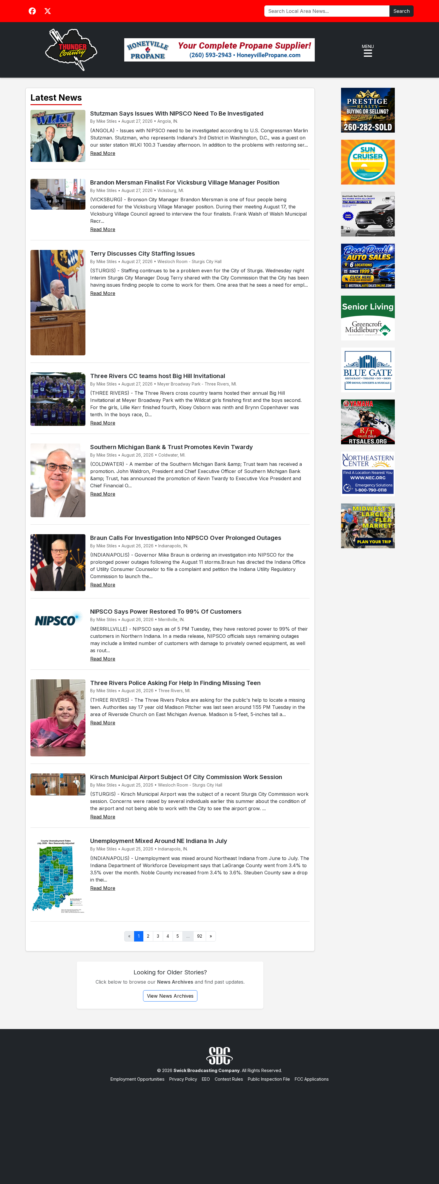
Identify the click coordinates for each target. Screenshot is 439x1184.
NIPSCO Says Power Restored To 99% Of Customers (166, 611)
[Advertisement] (219, 1127)
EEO (206, 1079)
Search (401, 11)
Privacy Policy (183, 1079)
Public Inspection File (269, 1079)
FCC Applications (312, 1079)
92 (199, 936)
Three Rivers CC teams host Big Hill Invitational (157, 376)
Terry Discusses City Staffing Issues (142, 253)
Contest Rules (229, 1079)
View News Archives (170, 996)
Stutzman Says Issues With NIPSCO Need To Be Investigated (176, 113)
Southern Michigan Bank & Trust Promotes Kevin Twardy (171, 447)
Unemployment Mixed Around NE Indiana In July (158, 840)
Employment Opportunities (137, 1079)
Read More (102, 153)
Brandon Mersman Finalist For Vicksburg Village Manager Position (185, 182)
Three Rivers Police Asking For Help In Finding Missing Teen (175, 683)
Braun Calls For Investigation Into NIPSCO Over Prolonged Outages (185, 537)
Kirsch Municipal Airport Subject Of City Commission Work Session (186, 777)
